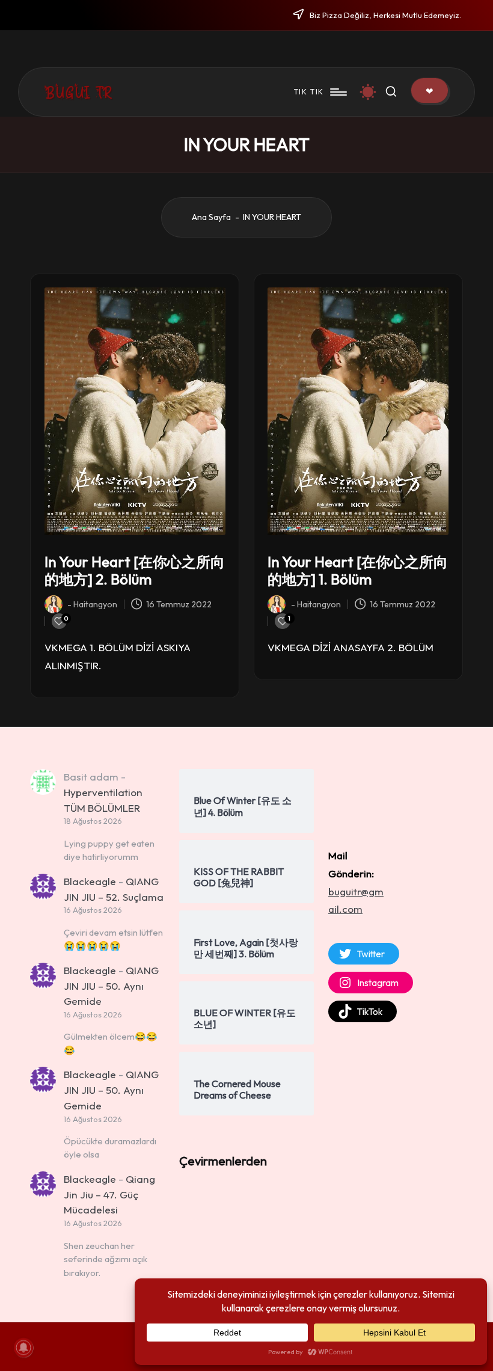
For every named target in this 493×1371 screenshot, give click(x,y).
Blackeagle (90, 881)
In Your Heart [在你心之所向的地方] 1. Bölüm (358, 570)
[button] (430, 90)
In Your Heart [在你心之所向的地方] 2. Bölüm (134, 570)
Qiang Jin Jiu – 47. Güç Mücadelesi (109, 1194)
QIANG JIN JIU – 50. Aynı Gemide (111, 985)
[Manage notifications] (23, 1347)
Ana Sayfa (211, 217)
